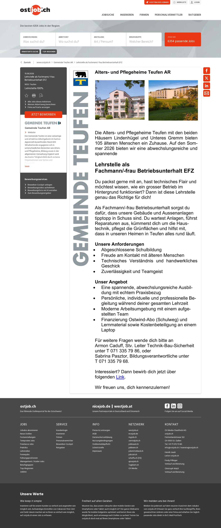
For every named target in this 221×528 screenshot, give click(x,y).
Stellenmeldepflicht (101, 444)
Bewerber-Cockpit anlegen (40, 184)
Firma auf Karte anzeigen (39, 107)
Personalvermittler (64, 440)
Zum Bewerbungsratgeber (39, 193)
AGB (94, 433)
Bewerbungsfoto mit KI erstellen (42, 190)
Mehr (27, 166)
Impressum (97, 451)
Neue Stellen (26, 433)
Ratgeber (60, 447)
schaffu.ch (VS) (135, 458)
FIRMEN (144, 15)
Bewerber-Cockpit (64, 444)
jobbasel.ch (134, 444)
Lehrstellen (25, 451)
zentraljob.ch (134, 440)
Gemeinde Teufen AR (63, 62)
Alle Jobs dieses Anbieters (39, 101)
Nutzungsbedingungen (102, 440)
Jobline (23, 472)
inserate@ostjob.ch (189, 447)
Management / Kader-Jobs (32, 461)
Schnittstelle (98, 447)
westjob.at (123, 406)
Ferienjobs (24, 454)
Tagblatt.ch (134, 465)
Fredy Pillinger (171, 460)
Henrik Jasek (170, 452)
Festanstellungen (27, 437)
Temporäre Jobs (27, 440)
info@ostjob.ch (172, 447)
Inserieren (60, 433)
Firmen (59, 437)
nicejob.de (101, 406)
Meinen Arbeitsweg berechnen (41, 104)
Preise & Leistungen (101, 430)
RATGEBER (195, 15)
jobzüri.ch (133, 454)
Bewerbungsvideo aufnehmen (41, 187)
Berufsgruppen (26, 465)
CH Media (133, 468)
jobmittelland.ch (136, 451)
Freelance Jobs (27, 444)
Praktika (24, 447)
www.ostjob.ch (43, 62)
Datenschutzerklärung (102, 437)
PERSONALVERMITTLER (169, 15)
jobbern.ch (133, 447)
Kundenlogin (62, 430)
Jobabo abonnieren (29, 430)
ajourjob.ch (133, 461)
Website (31, 132)
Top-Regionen (26, 468)
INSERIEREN (127, 15)
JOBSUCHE (108, 15)
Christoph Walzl (172, 468)
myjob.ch (133, 437)
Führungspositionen (29, 458)
